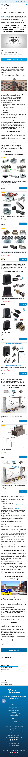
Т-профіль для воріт (6, 449)
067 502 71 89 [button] (21, 1)
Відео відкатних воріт (5, 671)
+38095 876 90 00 (15, 745)
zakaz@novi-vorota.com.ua (14, 735)
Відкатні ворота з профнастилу (7, 680)
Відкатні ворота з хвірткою (6, 684)
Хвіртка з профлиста (5, 682)
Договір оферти (14, 729)
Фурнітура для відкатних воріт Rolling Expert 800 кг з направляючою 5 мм (13, 253)
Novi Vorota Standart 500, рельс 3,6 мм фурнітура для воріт (13, 217)
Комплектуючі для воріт (14, 710)
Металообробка (14, 715)
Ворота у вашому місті (14, 714)
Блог (14, 723)
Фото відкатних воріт (5, 669)
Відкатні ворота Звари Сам (6, 667)
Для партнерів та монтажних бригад (14, 726)
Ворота (14, 708)
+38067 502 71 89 (15, 743)
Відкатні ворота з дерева (6, 675)
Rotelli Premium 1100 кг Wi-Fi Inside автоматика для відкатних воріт (13, 368)
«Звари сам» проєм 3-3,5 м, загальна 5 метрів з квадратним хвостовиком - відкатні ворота (12, 415)
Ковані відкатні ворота (5, 678)
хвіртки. (17, 508)
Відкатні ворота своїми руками (7, 673)
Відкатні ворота (5, 16)
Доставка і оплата (14, 724)
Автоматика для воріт (14, 707)
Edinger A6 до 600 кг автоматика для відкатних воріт (12, 299)
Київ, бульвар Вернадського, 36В (14, 737)
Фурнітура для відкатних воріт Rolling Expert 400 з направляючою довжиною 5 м (13, 182)
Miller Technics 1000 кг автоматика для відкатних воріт (13, 333)
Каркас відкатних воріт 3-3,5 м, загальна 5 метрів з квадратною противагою (13, 486)
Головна (3, 8)
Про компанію (14, 721)
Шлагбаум (14, 712)
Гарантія (14, 728)
